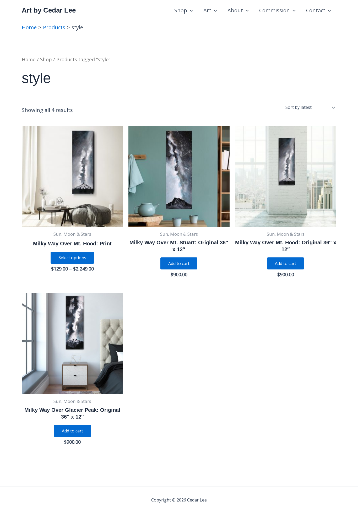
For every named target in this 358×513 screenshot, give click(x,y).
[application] (190, 10)
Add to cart (178, 263)
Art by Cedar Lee (49, 10)
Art (207, 10)
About (235, 10)
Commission (274, 10)
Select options (72, 258)
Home (29, 59)
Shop (180, 10)
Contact (315, 10)
